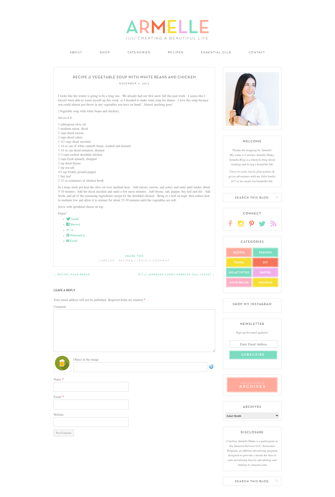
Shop (105, 52)
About (76, 52)
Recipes (176, 52)
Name (59, 379)
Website (59, 414)
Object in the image (86, 359)
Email (59, 397)
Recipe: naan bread (72, 274)
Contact (257, 52)
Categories (139, 52)
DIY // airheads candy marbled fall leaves (176, 274)
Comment (60, 306)
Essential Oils (216, 52)
